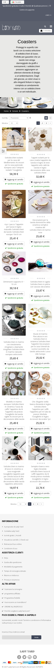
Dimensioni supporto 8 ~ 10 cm (13, 282)
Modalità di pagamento (13, 566)
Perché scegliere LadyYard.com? (17, 611)
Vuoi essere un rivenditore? (15, 602)
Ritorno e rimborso (11, 575)
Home (6, 111)
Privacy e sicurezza (11, 580)
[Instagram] (30, 657)
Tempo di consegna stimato (15, 571)
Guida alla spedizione (12, 562)
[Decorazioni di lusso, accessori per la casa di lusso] (11, 27)
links (47, 15)
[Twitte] (24, 657)
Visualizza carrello (11, 540)
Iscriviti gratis (9, 535)
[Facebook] (19, 657)
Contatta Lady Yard (11, 531)
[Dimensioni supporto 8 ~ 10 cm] (14, 263)
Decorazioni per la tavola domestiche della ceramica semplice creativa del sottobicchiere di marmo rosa (40, 226)
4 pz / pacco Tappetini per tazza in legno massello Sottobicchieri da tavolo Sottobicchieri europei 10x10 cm (14, 229)
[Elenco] (50, 118)
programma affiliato (12, 593)
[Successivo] (50, 123)
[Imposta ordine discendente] (30, 118)
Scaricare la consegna (13, 589)
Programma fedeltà (12, 598)
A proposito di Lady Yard (13, 527)
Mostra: (5, 123)
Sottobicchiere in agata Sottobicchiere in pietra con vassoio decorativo (40, 284)
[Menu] (51, 26)
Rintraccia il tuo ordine (13, 544)
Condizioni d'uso (10, 548)
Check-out (24, 540)
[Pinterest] (35, 657)
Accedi (18, 535)
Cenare (15, 111)
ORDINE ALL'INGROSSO (13, 606)
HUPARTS (39, 667)
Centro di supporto (27, 10)
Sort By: (5, 118)
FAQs (6, 558)
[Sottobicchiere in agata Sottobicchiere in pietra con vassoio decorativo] (40, 263)
